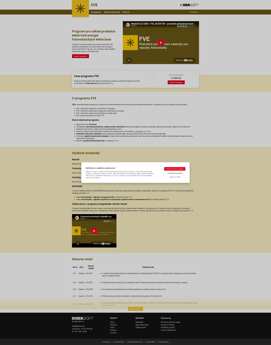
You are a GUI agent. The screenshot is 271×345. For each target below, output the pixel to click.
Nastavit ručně (175, 177)
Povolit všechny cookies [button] (174, 169)
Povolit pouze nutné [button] (174, 173)
